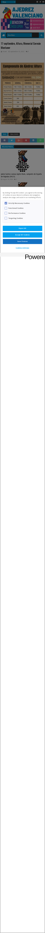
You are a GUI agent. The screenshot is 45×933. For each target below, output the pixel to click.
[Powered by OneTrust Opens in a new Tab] (34, 255)
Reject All (22, 228)
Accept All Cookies (22, 235)
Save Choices (22, 241)
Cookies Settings (22, 248)
